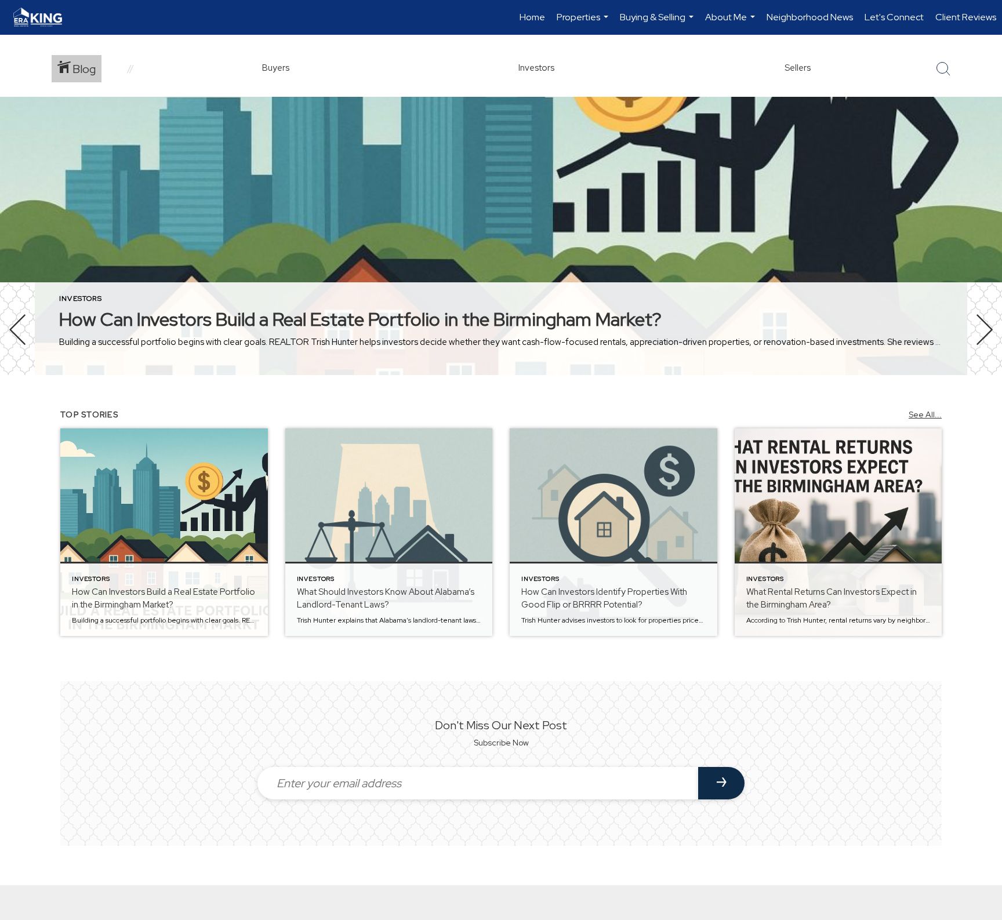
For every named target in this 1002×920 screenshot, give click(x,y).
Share (983, 408)
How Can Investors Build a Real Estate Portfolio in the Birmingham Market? (360, 319)
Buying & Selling (658, 23)
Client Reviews (965, 17)
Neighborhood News (810, 17)
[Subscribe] (721, 783)
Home (532, 17)
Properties (584, 23)
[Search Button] (943, 69)
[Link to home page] (43, 17)
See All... (925, 414)
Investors (80, 298)
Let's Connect (894, 17)
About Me (731, 23)
